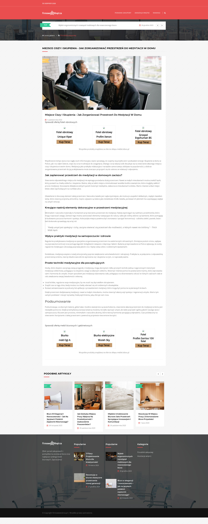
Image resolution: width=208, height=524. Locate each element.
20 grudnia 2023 (125, 471)
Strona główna (49, 35)
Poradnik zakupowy (123, 13)
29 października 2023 (87, 428)
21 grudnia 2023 (93, 487)
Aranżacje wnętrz (142, 13)
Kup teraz (64, 141)
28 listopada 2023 (55, 426)
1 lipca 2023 (144, 423)
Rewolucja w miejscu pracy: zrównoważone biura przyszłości (148, 416)
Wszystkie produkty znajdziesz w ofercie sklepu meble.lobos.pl (104, 149)
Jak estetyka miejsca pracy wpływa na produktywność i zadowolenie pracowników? (86, 419)
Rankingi (156, 13)
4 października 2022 (54, 120)
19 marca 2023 (93, 465)
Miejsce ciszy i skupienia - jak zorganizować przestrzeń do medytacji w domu (93, 114)
